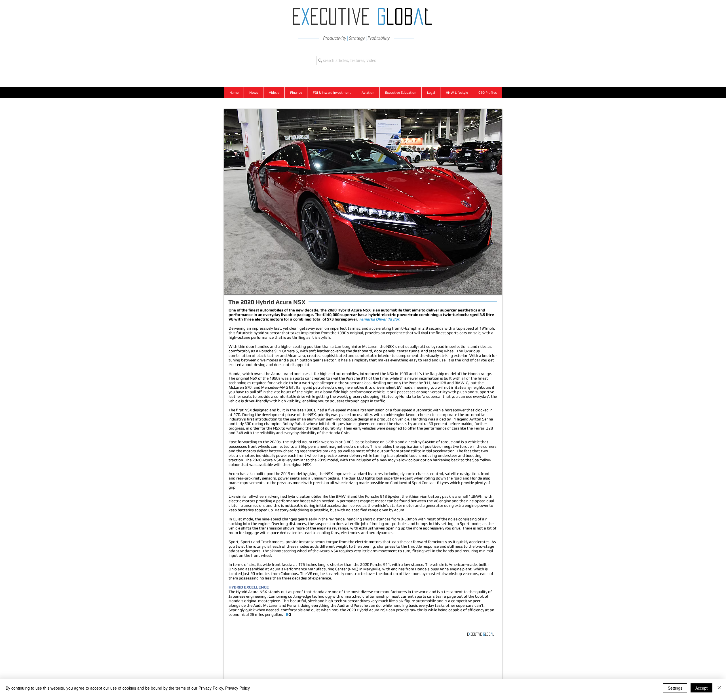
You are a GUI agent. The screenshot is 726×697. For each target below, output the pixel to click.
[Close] (719, 687)
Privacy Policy (237, 688)
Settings (675, 688)
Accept (701, 688)
